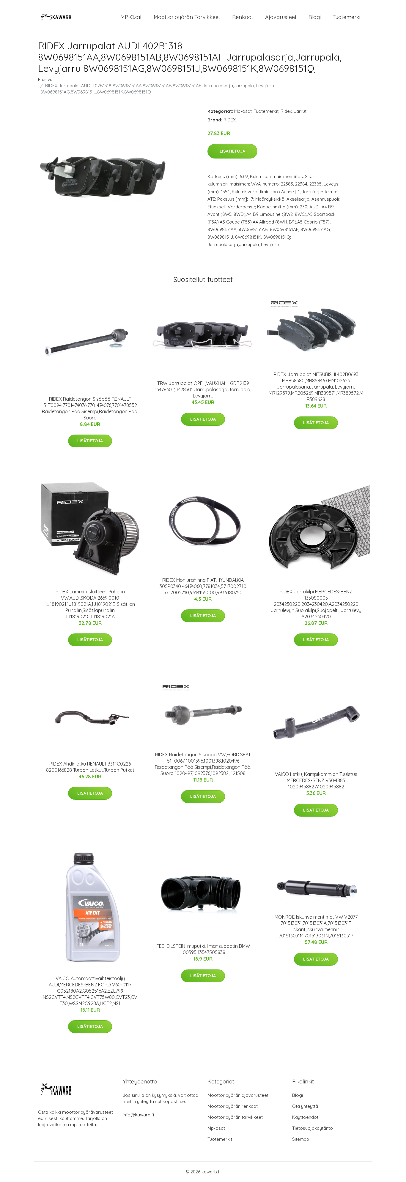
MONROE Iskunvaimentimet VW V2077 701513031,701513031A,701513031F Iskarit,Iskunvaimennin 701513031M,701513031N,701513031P (316, 926)
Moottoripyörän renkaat (232, 1106)
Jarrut (300, 111)
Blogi (315, 17)
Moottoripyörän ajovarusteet (237, 1095)
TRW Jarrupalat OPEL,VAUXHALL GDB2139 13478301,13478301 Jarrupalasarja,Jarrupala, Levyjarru (203, 389)
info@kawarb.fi (138, 1115)
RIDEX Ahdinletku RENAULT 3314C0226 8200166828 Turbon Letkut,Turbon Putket (90, 767)
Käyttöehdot (305, 1117)
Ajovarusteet (281, 17)
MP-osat (131, 17)
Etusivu (45, 79)
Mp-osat (243, 111)
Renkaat (242, 17)
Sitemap (300, 1139)
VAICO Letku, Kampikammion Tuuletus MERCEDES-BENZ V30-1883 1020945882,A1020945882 (316, 780)
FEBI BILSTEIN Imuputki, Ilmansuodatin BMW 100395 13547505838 (203, 949)
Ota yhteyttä (305, 1106)
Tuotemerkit (347, 17)
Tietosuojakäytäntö (312, 1128)
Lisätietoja (232, 151)
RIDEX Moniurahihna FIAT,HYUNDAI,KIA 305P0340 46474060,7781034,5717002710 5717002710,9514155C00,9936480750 (203, 586)
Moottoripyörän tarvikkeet (187, 17)
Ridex (286, 111)
